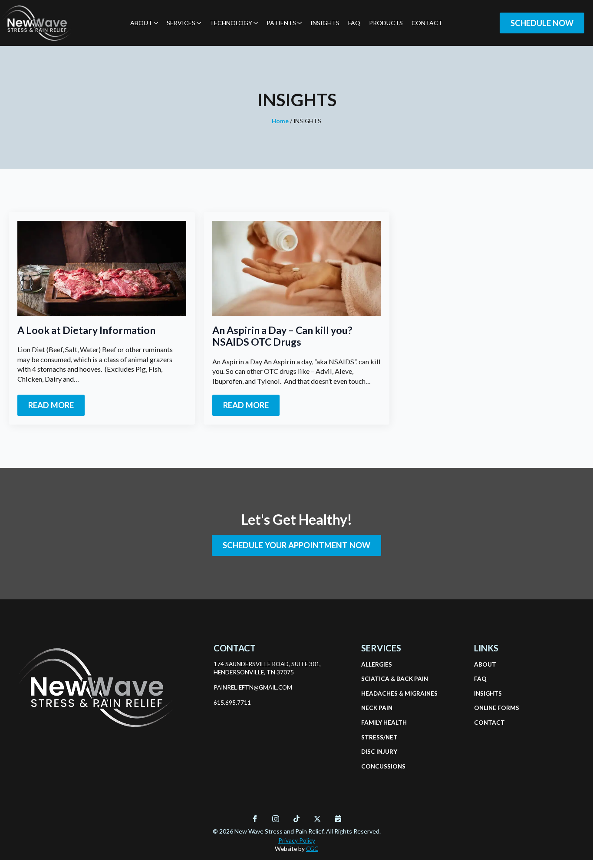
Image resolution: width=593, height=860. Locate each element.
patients (281, 23)
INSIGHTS (488, 693)
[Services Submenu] (198, 23)
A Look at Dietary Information (86, 330)
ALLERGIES (376, 664)
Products (386, 23)
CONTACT (489, 722)
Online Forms (495, 707)
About (141, 23)
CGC (312, 848)
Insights (324, 23)
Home (280, 121)
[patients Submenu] (299, 23)
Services (181, 23)
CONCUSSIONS (382, 766)
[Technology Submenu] (255, 23)
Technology (231, 23)
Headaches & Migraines (382, 693)
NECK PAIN (376, 707)
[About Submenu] (155, 23)
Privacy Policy (296, 840)
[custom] (296, 819)
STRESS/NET (379, 737)
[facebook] (255, 819)
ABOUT (485, 664)
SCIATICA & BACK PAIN (382, 678)
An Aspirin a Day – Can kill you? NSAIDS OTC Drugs (282, 336)
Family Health (382, 722)
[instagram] (275, 819)
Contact (427, 23)
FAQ (354, 23)
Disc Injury (379, 751)
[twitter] (317, 819)
